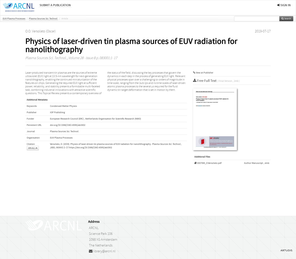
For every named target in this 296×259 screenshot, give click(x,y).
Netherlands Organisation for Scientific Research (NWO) (113, 118)
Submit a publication (55, 5)
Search (287, 18)
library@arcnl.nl (103, 251)
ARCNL (93, 228)
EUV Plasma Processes (14, 18)
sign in (285, 5)
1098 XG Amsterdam (103, 240)
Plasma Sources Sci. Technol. (43, 18)
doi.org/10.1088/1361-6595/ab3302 (67, 125)
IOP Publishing (57, 112)
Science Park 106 (101, 234)
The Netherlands (100, 245)
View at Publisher (204, 72)
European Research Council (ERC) (67, 118)
